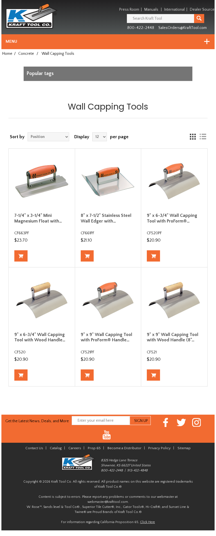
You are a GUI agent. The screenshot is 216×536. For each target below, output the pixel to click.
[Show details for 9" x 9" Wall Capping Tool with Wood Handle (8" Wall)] (174, 300)
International (174, 9)
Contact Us (34, 448)
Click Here (147, 522)
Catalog (56, 448)
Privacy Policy (159, 448)
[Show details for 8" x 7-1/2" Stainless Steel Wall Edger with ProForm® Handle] (108, 181)
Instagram (196, 422)
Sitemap (184, 448)
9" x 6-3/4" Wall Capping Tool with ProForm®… (172, 218)
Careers (74, 448)
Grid (192, 136)
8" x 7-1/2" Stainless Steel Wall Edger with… (106, 218)
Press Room (129, 9)
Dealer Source (202, 9)
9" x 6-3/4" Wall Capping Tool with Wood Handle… (39, 337)
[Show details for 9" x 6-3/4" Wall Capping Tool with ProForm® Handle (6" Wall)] (174, 181)
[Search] (199, 18)
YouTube (106, 435)
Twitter (181, 422)
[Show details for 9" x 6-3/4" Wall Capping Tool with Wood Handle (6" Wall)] (41, 300)
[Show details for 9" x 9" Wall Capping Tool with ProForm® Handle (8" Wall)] (108, 300)
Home (7, 53)
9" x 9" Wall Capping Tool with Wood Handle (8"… (172, 337)
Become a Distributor (124, 448)
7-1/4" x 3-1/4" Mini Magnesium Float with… (38, 218)
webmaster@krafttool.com (107, 502)
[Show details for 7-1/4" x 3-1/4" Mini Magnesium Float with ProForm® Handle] (41, 181)
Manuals (151, 9)
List (202, 136)
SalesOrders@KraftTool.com (182, 28)
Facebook (165, 422)
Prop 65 (94, 448)
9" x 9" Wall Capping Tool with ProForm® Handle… (106, 337)
